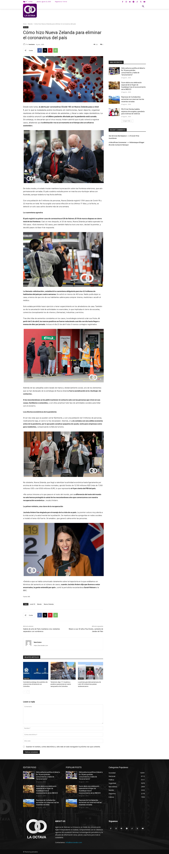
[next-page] (28, 691)
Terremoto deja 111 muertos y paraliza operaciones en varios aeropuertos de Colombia (61, 684)
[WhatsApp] (55, 50)
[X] (140, 1)
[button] (143, 6)
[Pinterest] (50, 50)
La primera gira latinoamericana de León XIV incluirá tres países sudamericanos (89, 684)
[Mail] (129, 1)
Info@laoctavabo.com (74, 842)
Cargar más (126, 121)
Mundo (30, 24)
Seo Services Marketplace (118, 136)
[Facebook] (122, 1)
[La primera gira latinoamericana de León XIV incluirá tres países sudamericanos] (90, 671)
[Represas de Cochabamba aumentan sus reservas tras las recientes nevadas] (114, 100)
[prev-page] (24, 691)
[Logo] (30, 11)
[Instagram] (126, 1)
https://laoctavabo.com (41, 645)
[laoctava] (24, 44)
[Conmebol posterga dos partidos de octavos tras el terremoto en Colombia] (35, 671)
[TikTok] (137, 1)
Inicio (25, 24)
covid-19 (32, 604)
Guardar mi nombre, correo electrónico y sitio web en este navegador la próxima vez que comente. (63, 747)
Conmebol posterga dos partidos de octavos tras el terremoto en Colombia (35, 684)
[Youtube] (144, 1)
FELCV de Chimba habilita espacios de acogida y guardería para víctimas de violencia (133, 111)
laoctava (32, 44)
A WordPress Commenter (117, 142)
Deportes (26, 678)
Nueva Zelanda (49, 604)
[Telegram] (133, 1)
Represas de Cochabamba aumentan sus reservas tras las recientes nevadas (132, 99)
